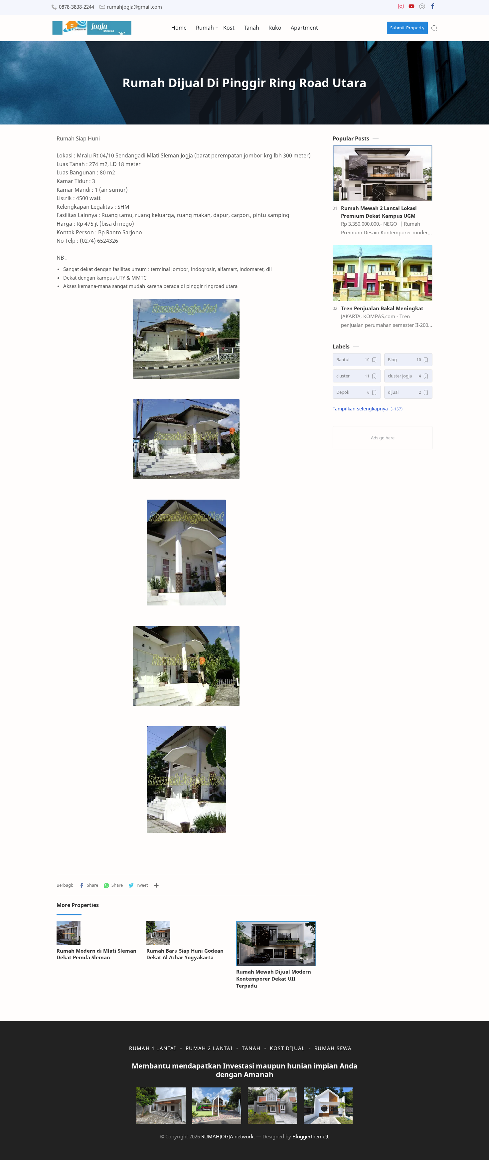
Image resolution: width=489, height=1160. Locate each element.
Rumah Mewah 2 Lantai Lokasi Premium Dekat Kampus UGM (379, 212)
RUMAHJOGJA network (227, 1136)
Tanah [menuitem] (251, 27)
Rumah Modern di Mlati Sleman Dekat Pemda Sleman (96, 954)
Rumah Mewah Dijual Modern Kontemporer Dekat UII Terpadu (273, 978)
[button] (401, 8)
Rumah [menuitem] (205, 27)
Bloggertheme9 (310, 1136)
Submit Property (407, 28)
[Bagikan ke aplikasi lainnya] (156, 885)
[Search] (434, 28)
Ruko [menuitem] (274, 27)
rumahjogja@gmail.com (134, 7)
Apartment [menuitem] (304, 27)
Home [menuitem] (179, 27)
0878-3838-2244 (76, 7)
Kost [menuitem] (229, 27)
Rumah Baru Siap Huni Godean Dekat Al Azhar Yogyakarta (185, 954)
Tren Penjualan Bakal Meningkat (382, 308)
